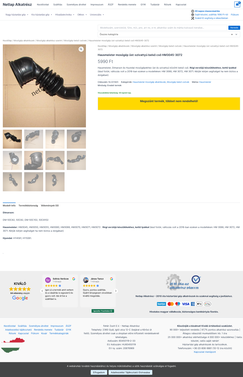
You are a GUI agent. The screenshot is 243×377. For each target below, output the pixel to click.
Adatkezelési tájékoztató (18, 329)
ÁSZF (110, 4)
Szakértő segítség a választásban (211, 18)
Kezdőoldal (43, 4)
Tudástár (155, 4)
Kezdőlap (7, 40)
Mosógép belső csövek (75, 40)
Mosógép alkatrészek (24, 40)
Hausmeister (205, 82)
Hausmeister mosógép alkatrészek (149, 82)
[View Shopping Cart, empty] (237, 4)
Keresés (234, 27)
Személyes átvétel (76, 4)
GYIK (143, 4)
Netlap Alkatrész (17, 4)
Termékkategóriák (59, 333)
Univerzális (95, 14)
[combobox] (169, 34)
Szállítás (57, 4)
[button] (81, 49)
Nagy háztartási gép (16, 14)
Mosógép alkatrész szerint (49, 40)
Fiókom (235, 14)
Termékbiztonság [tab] (28, 205)
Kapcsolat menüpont (205, 351)
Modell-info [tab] (9, 205)
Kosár (44, 333)
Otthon (80, 14)
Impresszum (97, 4)
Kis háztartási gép (40, 14)
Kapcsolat (181, 4)
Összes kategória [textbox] (166, 34)
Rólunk (167, 4)
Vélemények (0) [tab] (50, 205)
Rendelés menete (127, 4)
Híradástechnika (63, 14)
